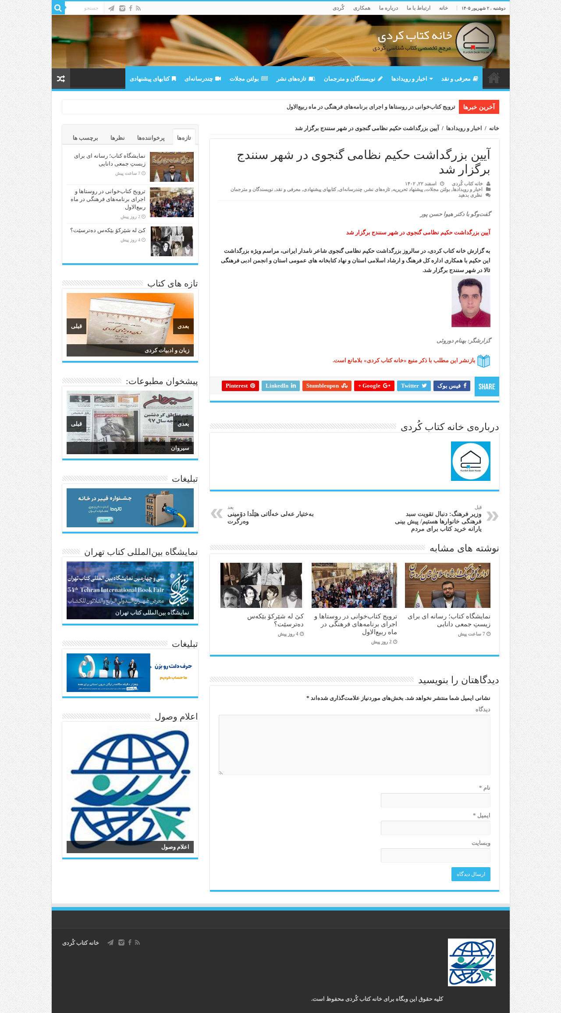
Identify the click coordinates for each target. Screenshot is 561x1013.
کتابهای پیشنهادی (150, 78)
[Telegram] (111, 8)
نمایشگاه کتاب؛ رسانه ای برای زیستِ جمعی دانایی (449, 620)
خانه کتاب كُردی (80, 942)
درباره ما (388, 8)
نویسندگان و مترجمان (350, 78)
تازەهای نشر (291, 78)
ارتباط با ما (418, 8)
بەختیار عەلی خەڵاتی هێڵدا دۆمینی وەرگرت (270, 515)
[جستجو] (58, 7)
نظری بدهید (470, 195)
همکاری (361, 8)
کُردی (338, 8)
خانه (443, 8)
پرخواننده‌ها (151, 137)
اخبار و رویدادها (409, 78)
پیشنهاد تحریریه (408, 189)
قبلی (76, 326)
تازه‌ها (184, 137)
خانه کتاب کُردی (467, 183)
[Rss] (138, 8)
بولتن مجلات (244, 78)
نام (484, 787)
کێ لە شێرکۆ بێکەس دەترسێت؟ (275, 620)
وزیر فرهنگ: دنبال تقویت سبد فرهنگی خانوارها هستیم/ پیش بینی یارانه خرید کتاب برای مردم (438, 518)
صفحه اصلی (494, 77)
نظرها (117, 137)
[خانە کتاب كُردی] (281, 41)
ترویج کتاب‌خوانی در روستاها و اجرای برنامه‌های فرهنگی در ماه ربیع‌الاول (371, 106)
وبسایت (481, 843)
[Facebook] (130, 8)
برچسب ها (85, 137)
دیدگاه (483, 709)
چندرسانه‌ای (199, 78)
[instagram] (122, 8)
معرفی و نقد (456, 78)
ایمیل (481, 815)
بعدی (183, 326)
